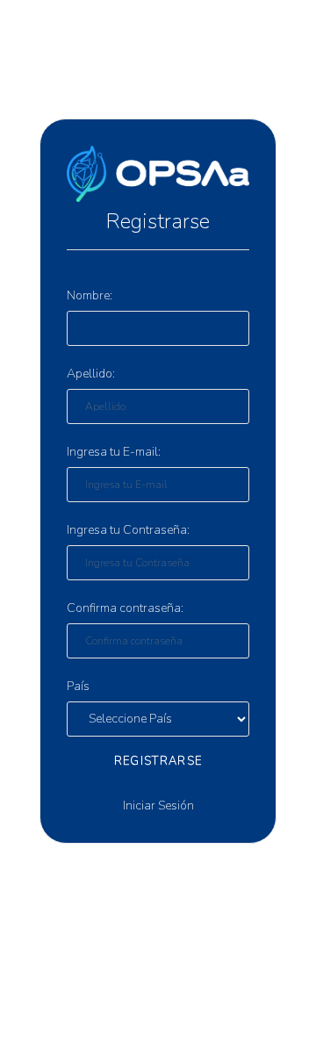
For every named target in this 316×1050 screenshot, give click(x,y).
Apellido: (91, 373)
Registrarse (158, 761)
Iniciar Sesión (158, 805)
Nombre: (89, 295)
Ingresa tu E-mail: (114, 451)
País (78, 686)
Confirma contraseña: (125, 608)
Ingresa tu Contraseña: (128, 529)
